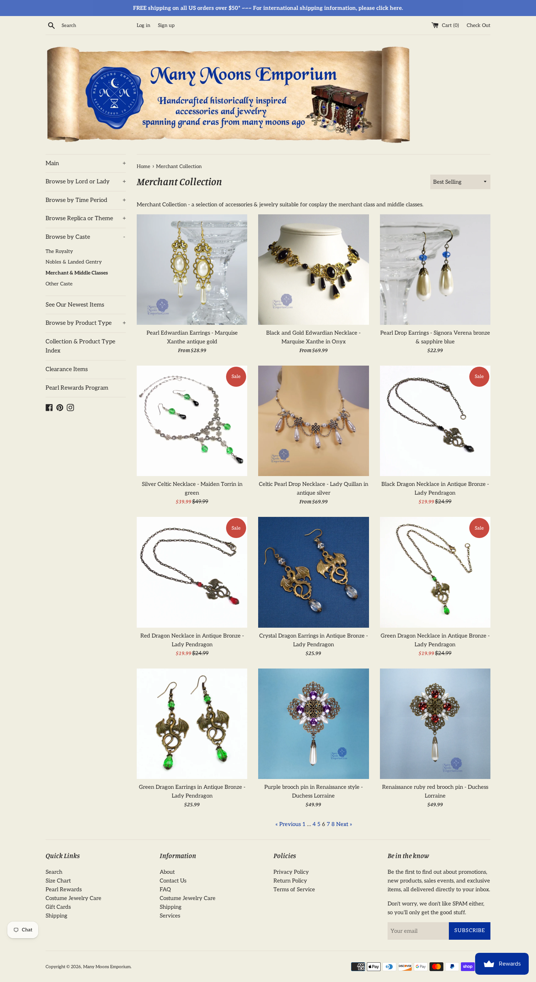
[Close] (369, 427)
